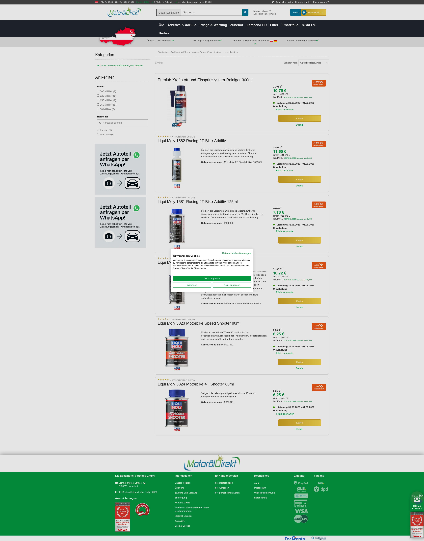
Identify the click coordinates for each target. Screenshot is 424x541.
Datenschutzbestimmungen (236, 253)
